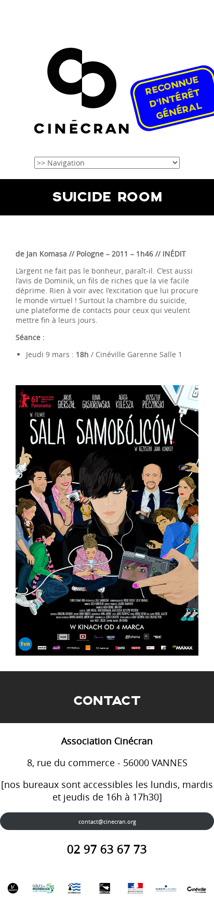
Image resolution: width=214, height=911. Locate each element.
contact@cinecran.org (107, 821)
